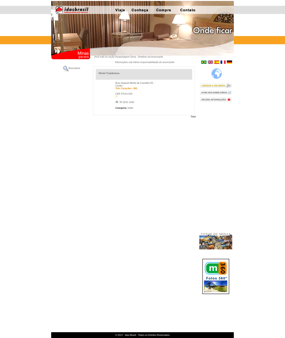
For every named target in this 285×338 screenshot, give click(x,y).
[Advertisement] (216, 166)
